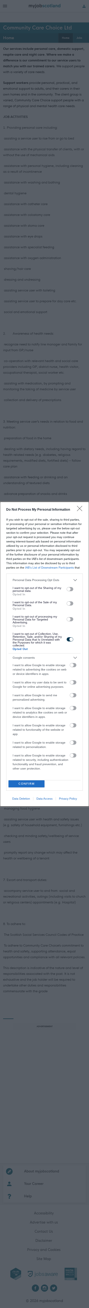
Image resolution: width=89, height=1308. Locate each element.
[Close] (81, 510)
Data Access (44, 798)
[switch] (70, 589)
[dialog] (44, 654)
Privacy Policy (68, 798)
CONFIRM (26, 784)
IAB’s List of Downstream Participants (49, 567)
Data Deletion (21, 798)
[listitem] (44, 580)
